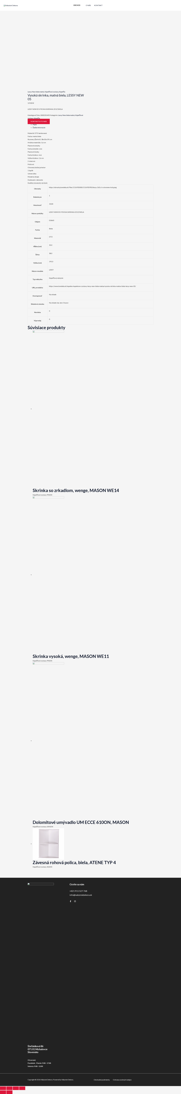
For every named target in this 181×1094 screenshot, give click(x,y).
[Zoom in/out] (3, 1088)
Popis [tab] (35, 124)
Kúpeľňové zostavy (51, 92)
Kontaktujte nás (39, 121)
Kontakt (98, 5)
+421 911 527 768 (78, 891)
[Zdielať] (16, 1088)
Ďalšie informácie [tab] (39, 128)
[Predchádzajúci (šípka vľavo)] (3, 1092)
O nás (88, 5)
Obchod (76, 5)
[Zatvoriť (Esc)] (22, 1088)
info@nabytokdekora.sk (81, 895)
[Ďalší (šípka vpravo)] (9, 1092)
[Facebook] (70, 901)
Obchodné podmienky (102, 1080)
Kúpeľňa (62, 92)
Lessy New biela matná (36, 92)
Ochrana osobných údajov (122, 1080)
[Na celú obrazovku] (9, 1088)
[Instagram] (75, 901)
